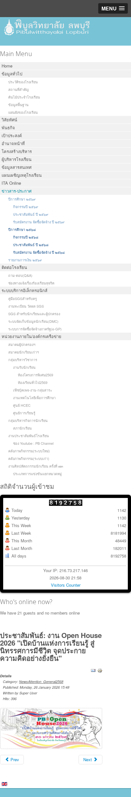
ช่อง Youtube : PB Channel (33, 443)
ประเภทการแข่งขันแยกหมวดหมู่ (37, 473)
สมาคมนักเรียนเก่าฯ (23, 351)
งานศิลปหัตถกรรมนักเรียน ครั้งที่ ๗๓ (35, 466)
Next (88, 759)
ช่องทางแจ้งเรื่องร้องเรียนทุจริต (31, 282)
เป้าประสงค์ (12, 135)
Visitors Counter (65, 585)
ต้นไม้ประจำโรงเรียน (24, 96)
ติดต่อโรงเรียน (14, 267)
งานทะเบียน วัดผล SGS (26, 306)
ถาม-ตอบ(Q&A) (20, 275)
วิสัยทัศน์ (9, 120)
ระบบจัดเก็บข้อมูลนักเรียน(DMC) (33, 321)
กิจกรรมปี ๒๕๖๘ (25, 236)
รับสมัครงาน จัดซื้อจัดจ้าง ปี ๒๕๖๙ (39, 221)
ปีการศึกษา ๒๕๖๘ (22, 229)
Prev (14, 759)
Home (7, 66)
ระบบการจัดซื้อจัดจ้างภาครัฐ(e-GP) (35, 328)
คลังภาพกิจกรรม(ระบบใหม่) (29, 450)
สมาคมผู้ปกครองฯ (21, 344)
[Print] (99, 670)
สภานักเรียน (22, 427)
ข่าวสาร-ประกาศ (16, 191)
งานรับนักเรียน (24, 367)
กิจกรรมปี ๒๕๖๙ (25, 206)
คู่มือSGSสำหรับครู (22, 298)
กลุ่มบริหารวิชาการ (22, 359)
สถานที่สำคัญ (18, 89)
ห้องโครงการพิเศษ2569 (35, 374)
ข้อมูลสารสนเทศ (16, 167)
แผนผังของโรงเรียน (23, 112)
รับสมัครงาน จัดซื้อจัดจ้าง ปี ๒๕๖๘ (39, 252)
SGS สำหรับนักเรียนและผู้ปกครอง (34, 313)
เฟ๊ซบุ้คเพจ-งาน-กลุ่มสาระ (32, 389)
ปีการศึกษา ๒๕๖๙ (22, 198)
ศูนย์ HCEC (22, 405)
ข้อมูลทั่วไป (12, 74)
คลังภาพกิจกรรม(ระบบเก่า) (28, 458)
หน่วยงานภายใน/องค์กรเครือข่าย (31, 336)
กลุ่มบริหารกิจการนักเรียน (28, 420)
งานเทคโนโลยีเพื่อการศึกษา (34, 397)
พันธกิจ (8, 127)
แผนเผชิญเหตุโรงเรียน (22, 175)
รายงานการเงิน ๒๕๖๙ (25, 259)
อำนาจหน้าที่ (13, 143)
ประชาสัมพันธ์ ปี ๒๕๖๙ (30, 214)
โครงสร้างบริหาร (17, 151)
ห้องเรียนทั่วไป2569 (32, 382)
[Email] (93, 670)
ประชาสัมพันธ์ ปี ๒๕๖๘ (30, 244)
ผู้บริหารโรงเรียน (16, 159)
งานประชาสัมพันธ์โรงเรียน (28, 435)
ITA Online (11, 183)
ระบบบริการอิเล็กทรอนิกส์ (24, 290)
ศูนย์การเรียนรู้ (24, 412)
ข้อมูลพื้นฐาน (18, 104)
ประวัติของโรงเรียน (23, 81)
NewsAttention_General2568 (41, 681)
